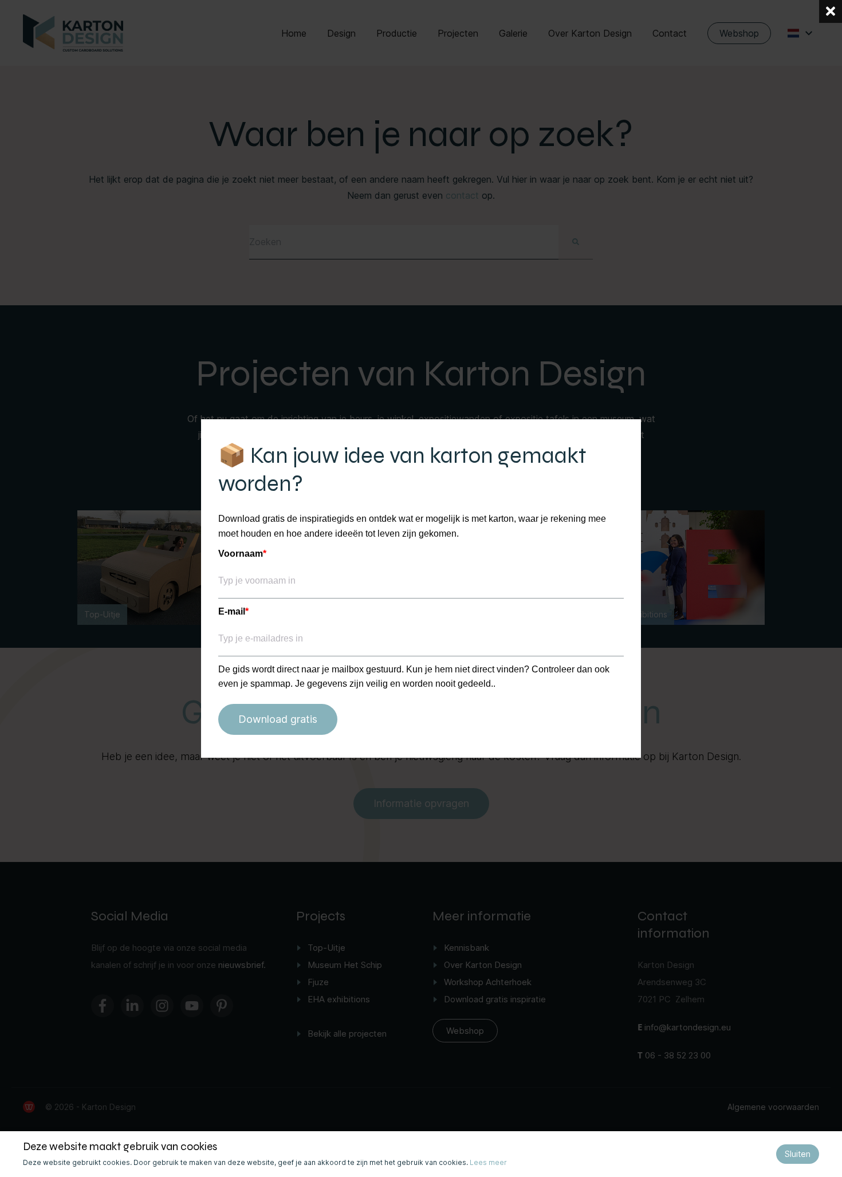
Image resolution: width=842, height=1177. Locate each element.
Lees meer (488, 1162)
